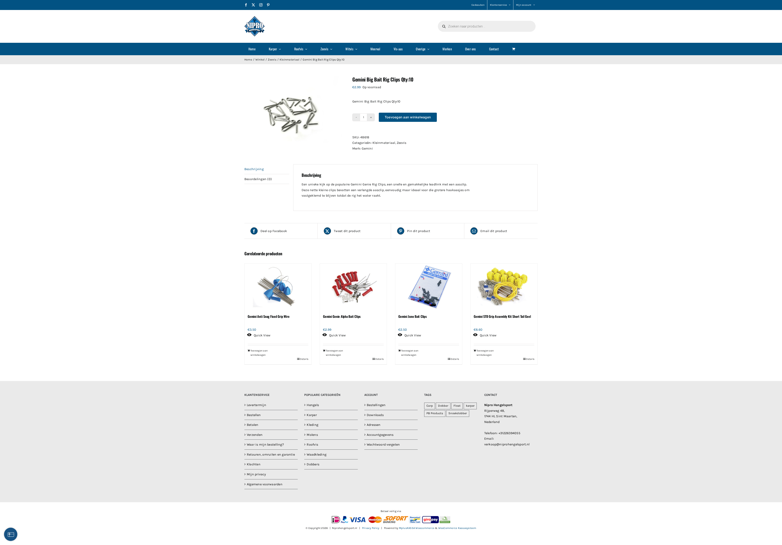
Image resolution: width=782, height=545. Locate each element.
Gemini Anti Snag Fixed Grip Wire (268, 316)
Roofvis (312, 444)
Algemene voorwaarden (264, 484)
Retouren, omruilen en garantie (271, 454)
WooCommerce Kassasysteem (457, 528)
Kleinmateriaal (383, 143)
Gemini (367, 148)
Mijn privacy (256, 474)
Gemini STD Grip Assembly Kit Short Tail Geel (502, 316)
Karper (312, 415)
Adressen (374, 425)
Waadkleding (316, 454)
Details (304, 359)
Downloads (375, 415)
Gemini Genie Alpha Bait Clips (342, 316)
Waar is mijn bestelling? (265, 444)
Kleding (312, 425)
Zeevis (401, 143)
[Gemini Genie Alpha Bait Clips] (353, 287)
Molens (312, 435)
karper (470, 405)
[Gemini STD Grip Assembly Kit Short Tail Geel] (504, 287)
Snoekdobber (457, 413)
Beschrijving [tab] (254, 169)
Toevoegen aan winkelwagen (408, 117)
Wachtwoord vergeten (383, 444)
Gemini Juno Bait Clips (412, 316)
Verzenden (254, 435)
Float (457, 405)
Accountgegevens (380, 435)
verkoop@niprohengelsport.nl (506, 444)
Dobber (443, 405)
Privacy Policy (370, 528)
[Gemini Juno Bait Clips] (428, 287)
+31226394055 (509, 433)
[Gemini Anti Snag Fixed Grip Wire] (278, 287)
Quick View (262, 335)
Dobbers (313, 464)
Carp (429, 405)
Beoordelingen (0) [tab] (258, 179)
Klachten (253, 464)
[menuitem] (254, 49)
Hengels (313, 405)
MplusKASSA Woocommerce (416, 528)
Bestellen (254, 415)
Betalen (252, 425)
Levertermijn (256, 405)
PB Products (434, 413)
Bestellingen (376, 405)
